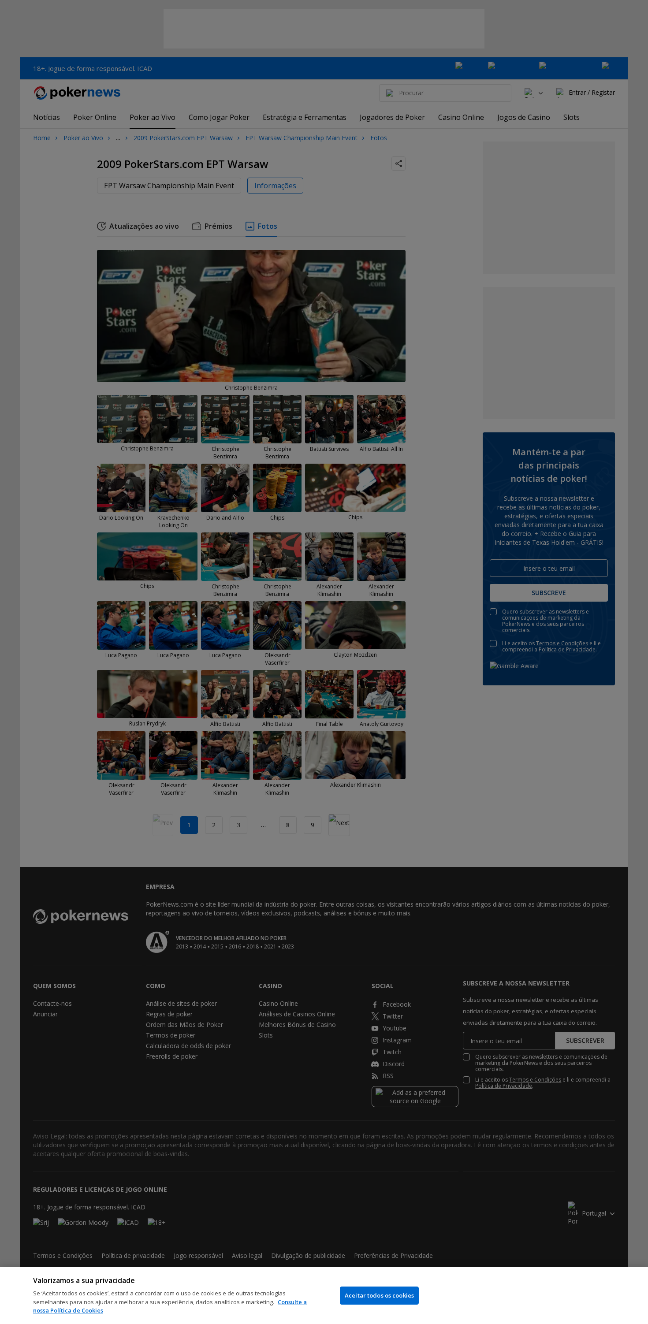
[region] (324, 1295)
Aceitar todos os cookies (379, 1295)
